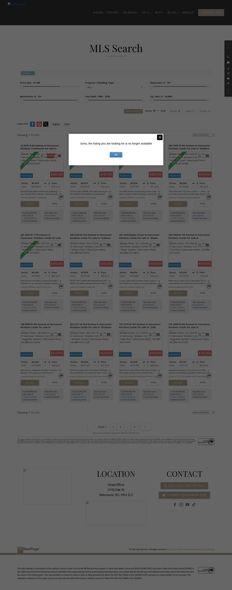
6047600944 (49, 215)
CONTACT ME (211, 12)
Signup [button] (56, 124)
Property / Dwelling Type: (99, 82)
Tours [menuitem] (112, 12)
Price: (30, 82)
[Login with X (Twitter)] (45, 126)
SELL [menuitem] (146, 12)
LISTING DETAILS (30, 204)
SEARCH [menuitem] (130, 12)
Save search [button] (132, 111)
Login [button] (67, 124)
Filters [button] (203, 111)
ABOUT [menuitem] (188, 12)
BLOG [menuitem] (172, 12)
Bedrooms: (160, 82)
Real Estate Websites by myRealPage (198, 549)
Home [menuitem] (98, 12)
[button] (211, 12)
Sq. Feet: (161, 96)
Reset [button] (189, 111)
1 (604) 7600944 (29, 218)
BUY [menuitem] (158, 12)
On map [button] (173, 111)
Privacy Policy (174, 549)
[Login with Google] (39, 126)
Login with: (22, 123)
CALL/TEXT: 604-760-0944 (186, 485)
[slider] (21, 86)
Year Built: (97, 96)
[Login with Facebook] (32, 126)
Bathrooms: (31, 96)
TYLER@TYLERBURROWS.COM (186, 495)
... (127, 427)
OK (116, 154)
